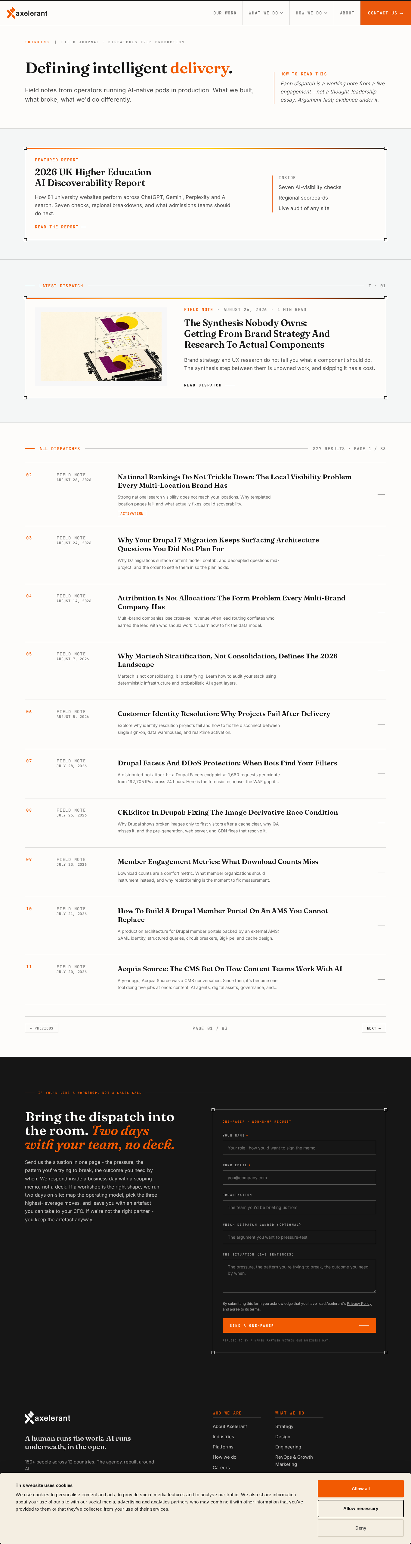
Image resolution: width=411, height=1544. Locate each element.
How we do (309, 13)
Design (282, 1436)
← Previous (41, 1028)
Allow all (361, 1488)
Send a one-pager (252, 1325)
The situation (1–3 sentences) (258, 1254)
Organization (237, 1195)
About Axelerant (230, 1426)
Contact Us (386, 13)
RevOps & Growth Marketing (294, 1460)
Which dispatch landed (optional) (262, 1225)
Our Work (225, 13)
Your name (236, 1135)
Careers (221, 1467)
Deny (360, 1527)
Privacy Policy (359, 1303)
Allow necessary (361, 1508)
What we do (263, 13)
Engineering (288, 1447)
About (347, 13)
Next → (374, 1028)
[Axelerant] (27, 13)
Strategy (284, 1426)
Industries (223, 1436)
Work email (237, 1165)
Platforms (223, 1447)
